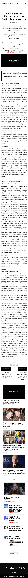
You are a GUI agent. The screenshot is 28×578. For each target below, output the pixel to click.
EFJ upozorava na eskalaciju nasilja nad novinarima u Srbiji (16, 529)
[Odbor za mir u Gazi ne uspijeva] (14, 488)
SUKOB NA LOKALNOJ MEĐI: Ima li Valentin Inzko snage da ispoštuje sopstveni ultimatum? (14, 472)
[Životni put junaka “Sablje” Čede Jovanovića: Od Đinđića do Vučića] (14, 414)
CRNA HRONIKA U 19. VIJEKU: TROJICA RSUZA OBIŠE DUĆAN (12, 402)
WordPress (22, 576)
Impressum (14, 572)
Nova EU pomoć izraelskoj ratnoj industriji (14, 519)
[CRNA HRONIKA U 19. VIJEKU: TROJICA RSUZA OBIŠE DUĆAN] (14, 392)
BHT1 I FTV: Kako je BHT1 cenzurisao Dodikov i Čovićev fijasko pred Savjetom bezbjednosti (13, 448)
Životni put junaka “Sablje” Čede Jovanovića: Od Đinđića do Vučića (13, 425)
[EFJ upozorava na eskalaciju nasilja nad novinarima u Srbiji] (6, 527)
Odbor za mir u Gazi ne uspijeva (11, 498)
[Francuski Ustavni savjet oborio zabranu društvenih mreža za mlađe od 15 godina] (6, 506)
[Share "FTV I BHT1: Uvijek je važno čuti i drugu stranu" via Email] (16, 364)
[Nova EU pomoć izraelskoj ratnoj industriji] (6, 518)
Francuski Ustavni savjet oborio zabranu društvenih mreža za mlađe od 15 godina (16, 508)
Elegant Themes (12, 576)
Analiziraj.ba (6, 501)
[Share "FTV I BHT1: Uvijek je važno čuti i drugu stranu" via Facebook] (11, 364)
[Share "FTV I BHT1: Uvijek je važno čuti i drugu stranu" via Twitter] (14, 364)
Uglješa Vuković (11, 52)
